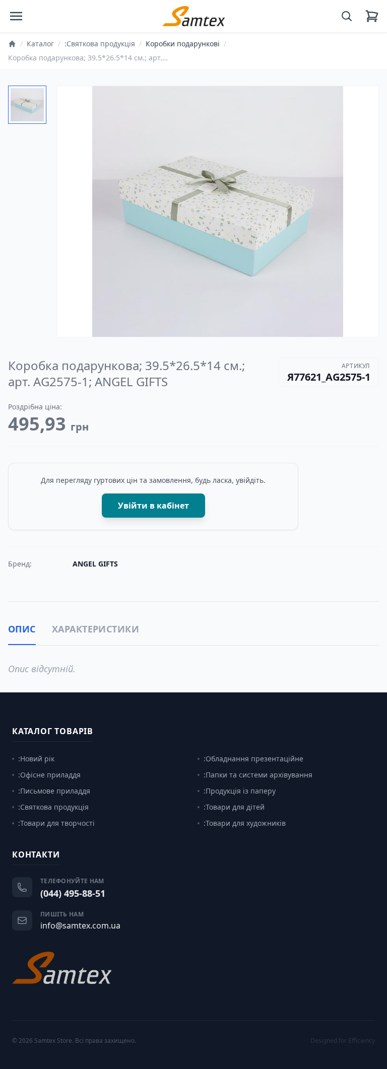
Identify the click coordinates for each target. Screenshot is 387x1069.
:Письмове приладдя (54, 791)
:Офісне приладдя (49, 774)
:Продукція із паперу (240, 791)
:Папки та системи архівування (258, 774)
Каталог (40, 43)
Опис (22, 629)
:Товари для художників (245, 823)
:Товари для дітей (234, 807)
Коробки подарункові (183, 43)
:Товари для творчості (56, 823)
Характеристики (95, 629)
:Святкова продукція (99, 43)
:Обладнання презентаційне (253, 758)
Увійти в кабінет (153, 505)
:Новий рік (36, 758)
